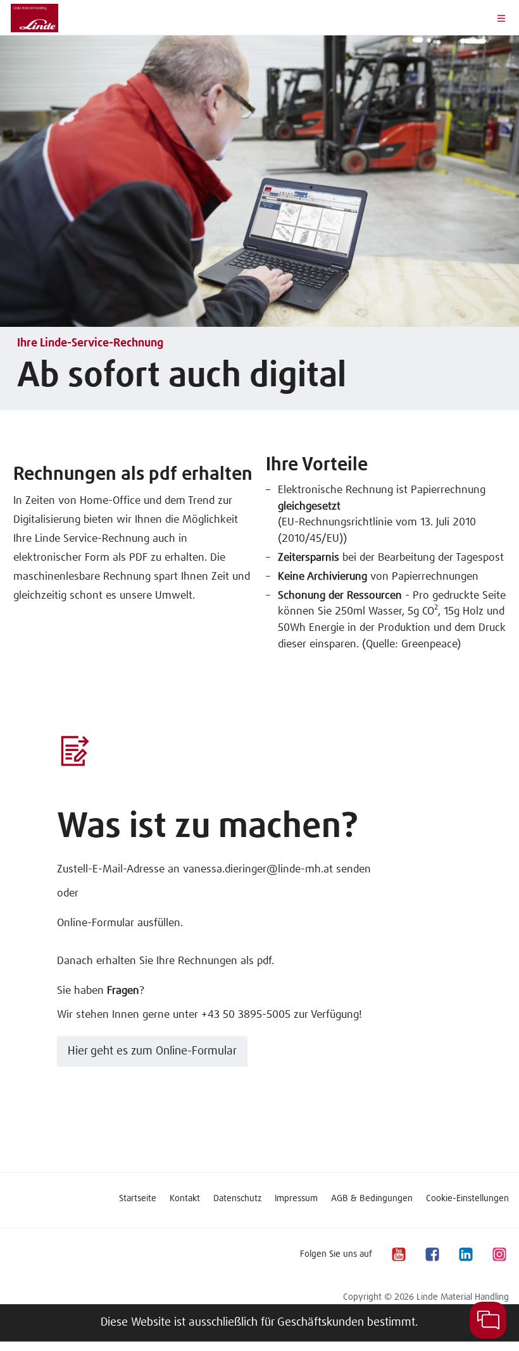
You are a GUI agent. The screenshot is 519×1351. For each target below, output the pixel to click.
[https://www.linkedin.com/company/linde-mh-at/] (465, 1254)
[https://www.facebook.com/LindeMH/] (431, 1254)
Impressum (296, 1198)
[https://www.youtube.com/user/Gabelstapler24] (398, 1254)
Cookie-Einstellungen (467, 1198)
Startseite (137, 1198)
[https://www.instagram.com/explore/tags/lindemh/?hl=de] (499, 1254)
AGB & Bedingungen (372, 1198)
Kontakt (185, 1198)
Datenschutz (237, 1198)
